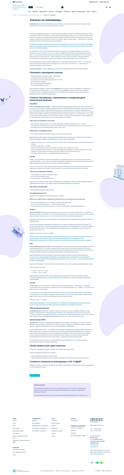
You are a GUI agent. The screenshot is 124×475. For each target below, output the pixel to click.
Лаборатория (54, 428)
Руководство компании (56, 430)
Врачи (73, 11)
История (53, 425)
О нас (29, 11)
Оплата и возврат (55, 423)
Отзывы (53, 436)
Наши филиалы (74, 420)
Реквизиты (73, 433)
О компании (54, 420)
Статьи (14, 454)
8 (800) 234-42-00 (93, 2)
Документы (73, 430)
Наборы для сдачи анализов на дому (20, 437)
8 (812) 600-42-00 (104, 2)
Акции (88, 11)
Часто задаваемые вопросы (19, 452)
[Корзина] (106, 7)
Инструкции (58, 11)
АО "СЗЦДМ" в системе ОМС (39, 430)
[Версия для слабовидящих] (110, 7)
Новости (94, 11)
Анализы (30, 7)
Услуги (14, 423)
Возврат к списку (35, 375)
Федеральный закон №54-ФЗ (77, 470)
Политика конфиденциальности (47, 470)
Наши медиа (16, 433)
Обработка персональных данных (62, 470)
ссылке (86, 395)
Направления (43, 11)
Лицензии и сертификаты (77, 427)
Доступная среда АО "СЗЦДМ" (78, 435)
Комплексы (67, 11)
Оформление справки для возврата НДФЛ (21, 441)
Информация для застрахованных (40, 425)
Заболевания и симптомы (19, 449)
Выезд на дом (81, 11)
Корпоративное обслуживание (39, 428)
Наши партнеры (36, 423)
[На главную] (19, 7)
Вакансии (34, 420)
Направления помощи (18, 430)
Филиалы (35, 11)
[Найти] (62, 7)
